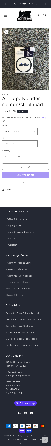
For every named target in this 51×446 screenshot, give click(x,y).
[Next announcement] (46, 4)
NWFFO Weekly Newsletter (19, 269)
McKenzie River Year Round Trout (23, 332)
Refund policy (23, 439)
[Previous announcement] (5, 4)
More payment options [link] (25, 182)
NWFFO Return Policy (16, 219)
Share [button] (8, 189)
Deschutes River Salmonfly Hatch (23, 313)
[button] (6, 15)
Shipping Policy (13, 225)
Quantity (6, 150)
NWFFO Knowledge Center (19, 262)
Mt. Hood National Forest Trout (22, 338)
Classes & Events (14, 295)
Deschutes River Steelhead (19, 326)
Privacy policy (37, 439)
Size (4, 138)
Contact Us (11, 238)
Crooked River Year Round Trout (22, 345)
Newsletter (11, 244)
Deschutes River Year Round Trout (23, 319)
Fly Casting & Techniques (18, 282)
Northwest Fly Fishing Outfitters (23, 436)
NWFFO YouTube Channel (19, 275)
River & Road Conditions (18, 288)
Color (4, 125)
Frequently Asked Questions (20, 232)
